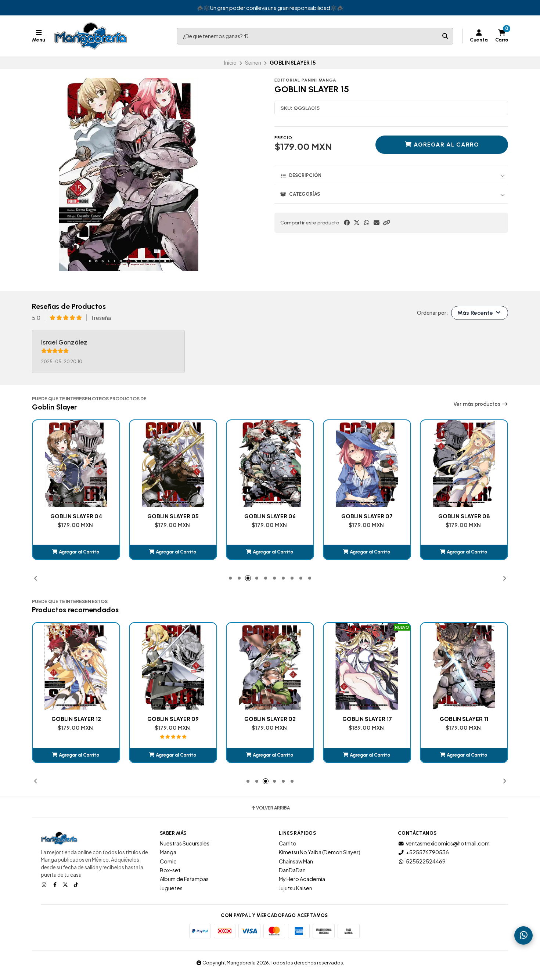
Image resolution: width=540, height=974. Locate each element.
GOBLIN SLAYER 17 (270, 718)
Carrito (287, 843)
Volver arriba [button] (273, 808)
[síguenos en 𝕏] (66, 884)
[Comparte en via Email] (376, 223)
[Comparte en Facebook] (346, 223)
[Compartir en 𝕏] (356, 223)
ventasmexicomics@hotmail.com (448, 843)
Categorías (304, 194)
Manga (168, 852)
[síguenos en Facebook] (55, 884)
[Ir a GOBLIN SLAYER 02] (173, 666)
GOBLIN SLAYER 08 (367, 516)
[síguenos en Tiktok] (77, 884)
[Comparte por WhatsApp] (366, 223)
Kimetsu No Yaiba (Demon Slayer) (319, 852)
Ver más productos (477, 404)
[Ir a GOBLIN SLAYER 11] (367, 666)
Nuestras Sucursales (184, 843)
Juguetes (171, 888)
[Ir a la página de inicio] (90, 36)
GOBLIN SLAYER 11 (367, 718)
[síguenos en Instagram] (45, 884)
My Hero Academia (302, 878)
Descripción (305, 175)
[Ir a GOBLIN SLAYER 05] (76, 463)
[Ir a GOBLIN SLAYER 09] (464, 463)
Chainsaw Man (296, 861)
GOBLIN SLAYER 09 (464, 516)
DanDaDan (292, 870)
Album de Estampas (184, 878)
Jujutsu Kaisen (295, 888)
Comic (168, 861)
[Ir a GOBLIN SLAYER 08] (367, 463)
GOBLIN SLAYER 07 (270, 516)
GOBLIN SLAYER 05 (76, 516)
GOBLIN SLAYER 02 (173, 718)
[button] (386, 223)
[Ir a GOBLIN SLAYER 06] (173, 463)
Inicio (230, 62)
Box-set (170, 870)
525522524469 (426, 861)
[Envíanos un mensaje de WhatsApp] (523, 935)
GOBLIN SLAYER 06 (173, 516)
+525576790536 (427, 852)
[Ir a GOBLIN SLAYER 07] (270, 463)
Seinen (253, 62)
